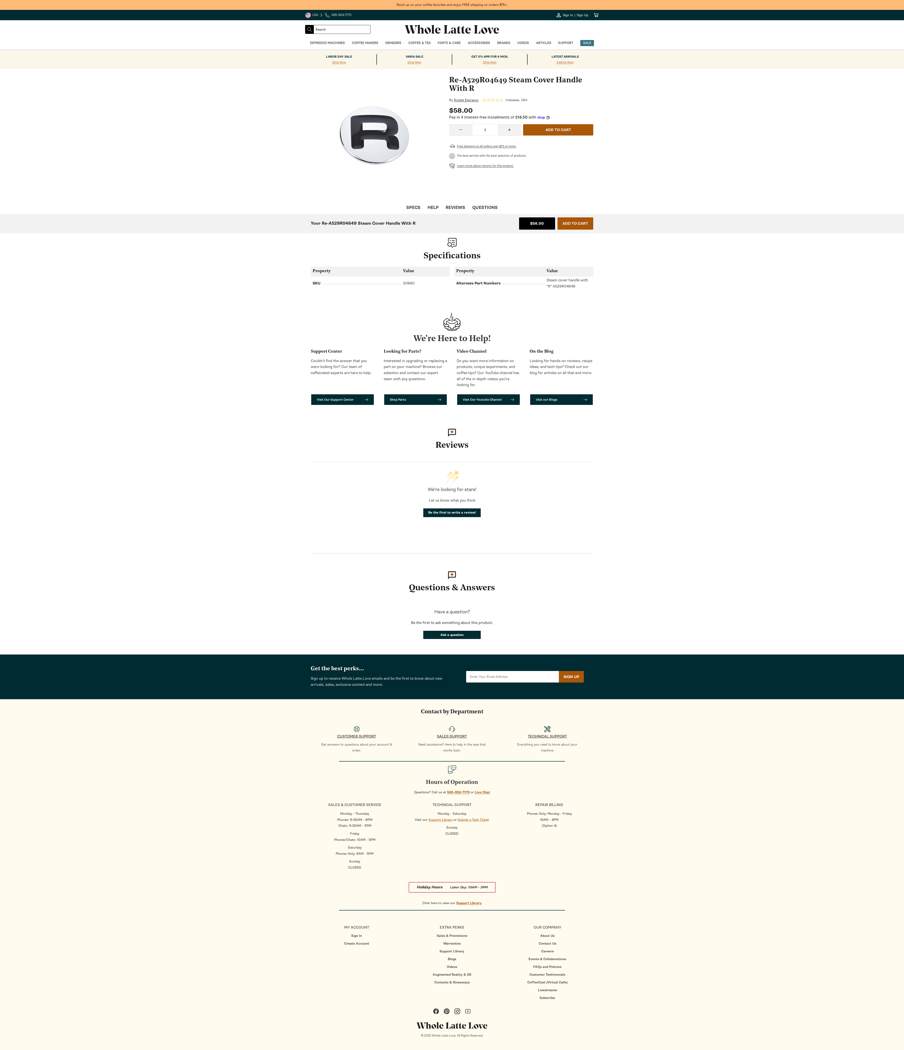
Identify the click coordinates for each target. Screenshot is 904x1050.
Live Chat (482, 792)
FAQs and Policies (547, 967)
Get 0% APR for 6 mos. (489, 57)
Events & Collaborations (547, 959)
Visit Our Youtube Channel (482, 400)
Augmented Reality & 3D (452, 975)
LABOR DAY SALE (339, 57)
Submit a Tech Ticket (473, 820)
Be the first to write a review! (452, 513)
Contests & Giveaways (452, 982)
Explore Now (565, 62)
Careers (547, 951)
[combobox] (342, 29)
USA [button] (314, 15)
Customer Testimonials (547, 975)
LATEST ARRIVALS (565, 57)
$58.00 (537, 223)
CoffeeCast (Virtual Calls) (547, 982)
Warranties (452, 944)
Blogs (452, 959)
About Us (547, 936)
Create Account (356, 944)
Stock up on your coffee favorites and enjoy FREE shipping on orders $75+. (452, 5)
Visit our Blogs (546, 400)
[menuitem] (356, 935)
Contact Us (547, 944)
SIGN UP (571, 677)
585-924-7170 (458, 792)
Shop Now (339, 62)
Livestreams (547, 990)
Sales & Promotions (452, 936)
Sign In (356, 936)
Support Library (440, 820)
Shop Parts (398, 400)
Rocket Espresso (466, 100)
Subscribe (547, 998)
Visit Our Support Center (335, 400)
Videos (452, 967)
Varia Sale (414, 57)
